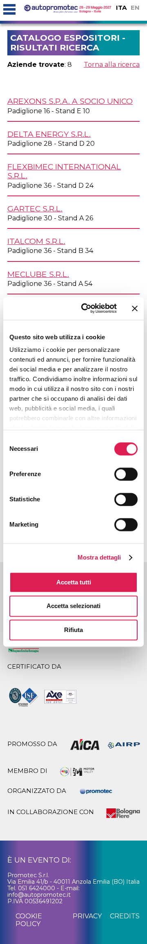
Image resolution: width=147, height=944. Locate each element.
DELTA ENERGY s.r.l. (49, 134)
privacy (87, 916)
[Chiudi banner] (135, 308)
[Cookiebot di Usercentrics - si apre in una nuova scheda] (86, 308)
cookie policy (29, 919)
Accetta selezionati (73, 606)
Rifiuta (73, 629)
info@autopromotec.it (39, 894)
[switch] (126, 474)
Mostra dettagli (99, 557)
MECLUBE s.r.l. (38, 274)
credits (125, 916)
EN (135, 7)
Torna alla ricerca (112, 64)
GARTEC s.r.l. (34, 208)
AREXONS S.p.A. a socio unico (70, 101)
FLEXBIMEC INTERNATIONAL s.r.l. (64, 171)
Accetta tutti (73, 582)
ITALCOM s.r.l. (36, 241)
